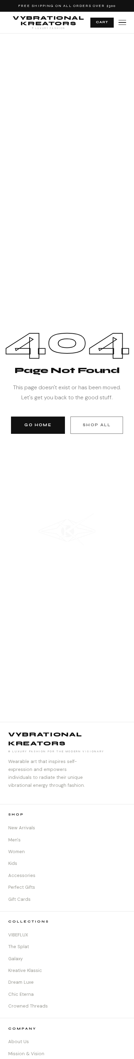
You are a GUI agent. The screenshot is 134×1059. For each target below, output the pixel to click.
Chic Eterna (21, 994)
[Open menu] (122, 23)
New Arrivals (21, 828)
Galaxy (15, 959)
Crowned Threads (28, 1006)
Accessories (21, 875)
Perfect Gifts (21, 887)
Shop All (96, 425)
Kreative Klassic (25, 970)
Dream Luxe (21, 982)
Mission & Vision (26, 1054)
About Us (18, 1041)
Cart (102, 22)
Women (16, 852)
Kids (12, 863)
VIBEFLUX (18, 935)
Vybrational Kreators (49, 22)
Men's (14, 840)
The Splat (18, 947)
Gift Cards (19, 899)
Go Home (37, 425)
